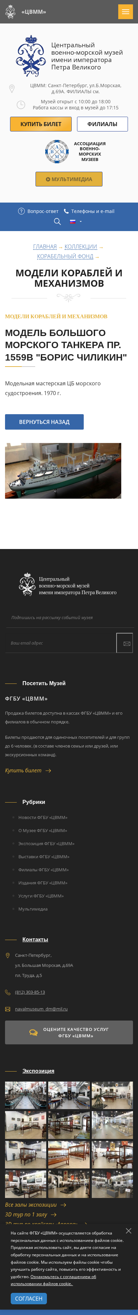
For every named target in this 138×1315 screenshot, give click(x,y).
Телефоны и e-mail (93, 211)
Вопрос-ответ (43, 211)
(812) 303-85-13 (30, 992)
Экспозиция (38, 1071)
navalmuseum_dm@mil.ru (41, 1009)
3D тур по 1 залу (28, 1214)
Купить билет (25, 770)
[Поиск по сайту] (57, 221)
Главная (45, 247)
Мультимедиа (71, 179)
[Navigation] (125, 11)
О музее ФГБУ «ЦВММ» (42, 830)
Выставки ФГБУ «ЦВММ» (43, 857)
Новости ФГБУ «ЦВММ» (42, 817)
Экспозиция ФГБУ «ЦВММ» (46, 843)
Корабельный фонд (65, 257)
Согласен (29, 1298)
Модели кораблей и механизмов (69, 278)
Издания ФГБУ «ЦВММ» (42, 883)
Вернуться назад (44, 422)
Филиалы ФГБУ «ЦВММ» (43, 870)
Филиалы (102, 124)
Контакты (35, 939)
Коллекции (81, 247)
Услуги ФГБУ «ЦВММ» (41, 896)
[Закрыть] (129, 1231)
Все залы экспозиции (33, 1204)
